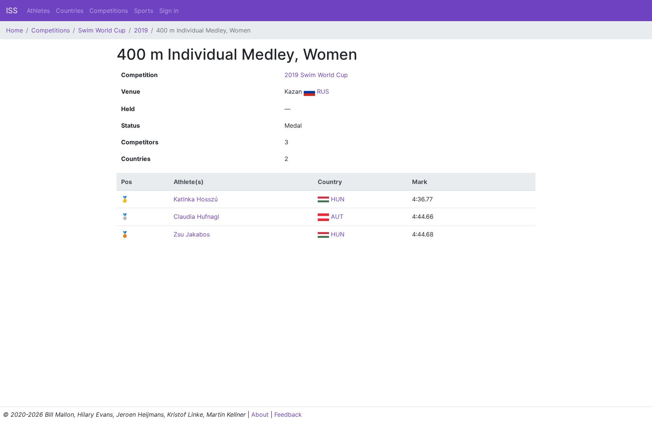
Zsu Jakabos (192, 234)
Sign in (168, 10)
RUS (322, 91)
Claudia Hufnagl (196, 216)
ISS (12, 10)
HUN (336, 199)
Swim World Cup (102, 30)
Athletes (38, 10)
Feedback (288, 414)
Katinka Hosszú (196, 199)
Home (14, 30)
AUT (336, 216)
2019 (141, 30)
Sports (143, 10)
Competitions (108, 10)
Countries (69, 10)
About (260, 414)
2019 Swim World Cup (316, 75)
